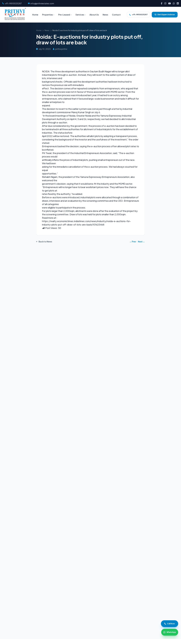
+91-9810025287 (140, 14)
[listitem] (161, 3)
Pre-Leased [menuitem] (64, 14)
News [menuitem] (105, 14)
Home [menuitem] (35, 14)
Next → (141, 241)
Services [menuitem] (80, 14)
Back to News (45, 241)
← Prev (133, 241)
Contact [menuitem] (116, 14)
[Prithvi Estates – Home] (14, 15)
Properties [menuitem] (47, 14)
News (47, 30)
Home (38, 30)
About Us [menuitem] (94, 14)
